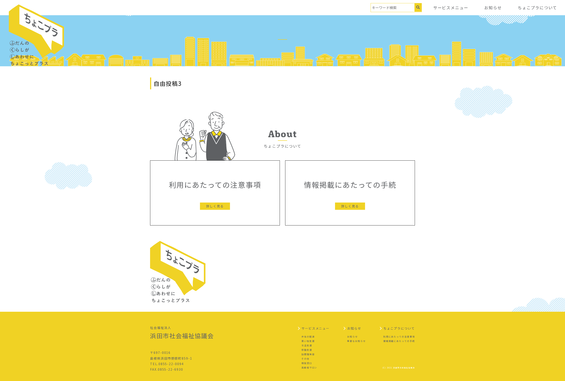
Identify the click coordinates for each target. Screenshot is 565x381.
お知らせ (493, 7)
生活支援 (306, 345)
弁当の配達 (308, 336)
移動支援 (306, 349)
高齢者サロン (309, 367)
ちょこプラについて (537, 7)
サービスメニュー (450, 7)
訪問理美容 (308, 354)
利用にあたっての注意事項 (399, 336)
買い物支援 (308, 341)
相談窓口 (306, 363)
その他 (305, 358)
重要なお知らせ (356, 341)
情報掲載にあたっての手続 (399, 341)
